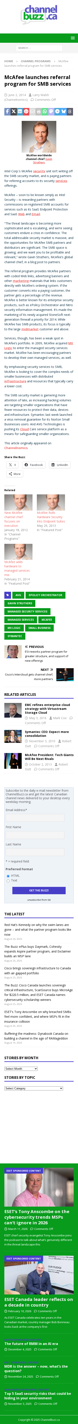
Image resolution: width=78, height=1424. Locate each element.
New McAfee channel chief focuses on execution (13, 519)
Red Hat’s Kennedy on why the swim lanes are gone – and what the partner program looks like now (37, 930)
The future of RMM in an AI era (31, 1343)
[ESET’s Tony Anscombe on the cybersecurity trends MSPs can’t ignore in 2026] (39, 1187)
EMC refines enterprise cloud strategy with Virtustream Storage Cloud (47, 709)
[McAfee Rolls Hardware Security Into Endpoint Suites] (51, 502)
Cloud (24, 429)
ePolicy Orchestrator (45, 595)
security (39, 171)
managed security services (27, 611)
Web (21, 214)
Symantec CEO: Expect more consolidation (47, 734)
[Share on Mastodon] (51, 112)
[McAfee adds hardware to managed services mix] (18, 552)
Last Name (13, 844)
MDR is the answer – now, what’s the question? (36, 1368)
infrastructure (15, 381)
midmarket (30, 329)
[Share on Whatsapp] (45, 112)
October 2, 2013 (40, 764)
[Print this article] (39, 112)
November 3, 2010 (42, 741)
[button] (72, 38)
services (61, 181)
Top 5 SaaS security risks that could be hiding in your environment (37, 1395)
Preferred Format (19, 869)
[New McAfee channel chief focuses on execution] (18, 502)
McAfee (47, 620)
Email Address (16, 810)
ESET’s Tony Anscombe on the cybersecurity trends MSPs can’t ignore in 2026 (36, 1217)
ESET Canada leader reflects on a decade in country (38, 1302)
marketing (21, 281)
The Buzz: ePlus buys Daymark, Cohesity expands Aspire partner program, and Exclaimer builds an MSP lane (37, 951)
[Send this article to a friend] (32, 112)
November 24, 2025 (20, 1376)
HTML (15, 875)
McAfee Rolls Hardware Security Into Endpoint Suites (51, 517)
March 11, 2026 (18, 1229)
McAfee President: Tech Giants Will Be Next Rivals (49, 757)
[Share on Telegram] (57, 112)
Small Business (39, 628)
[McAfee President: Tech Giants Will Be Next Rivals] (13, 761)
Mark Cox (60, 718)
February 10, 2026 (19, 1311)
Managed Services (21, 620)
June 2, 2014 (17, 95)
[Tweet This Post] (14, 112)
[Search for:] (39, 48)
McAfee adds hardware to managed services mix (17, 568)
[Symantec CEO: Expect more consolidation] (13, 736)
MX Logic (14, 628)
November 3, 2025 (20, 1404)
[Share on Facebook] (7, 112)
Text (14, 880)
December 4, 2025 (19, 1349)
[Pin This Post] (26, 112)
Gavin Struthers (42, 161)
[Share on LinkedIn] (20, 112)
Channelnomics (16, 448)
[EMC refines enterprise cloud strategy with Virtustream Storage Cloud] (13, 710)
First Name (13, 827)
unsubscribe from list (39, 899)
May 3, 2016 (37, 718)
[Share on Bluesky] (63, 112)
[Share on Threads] (70, 112)
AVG (18, 595)
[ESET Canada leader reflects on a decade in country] (39, 1275)
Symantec (15, 636)
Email (36, 214)
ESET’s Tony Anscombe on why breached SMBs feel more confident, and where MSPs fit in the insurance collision (37, 1017)
